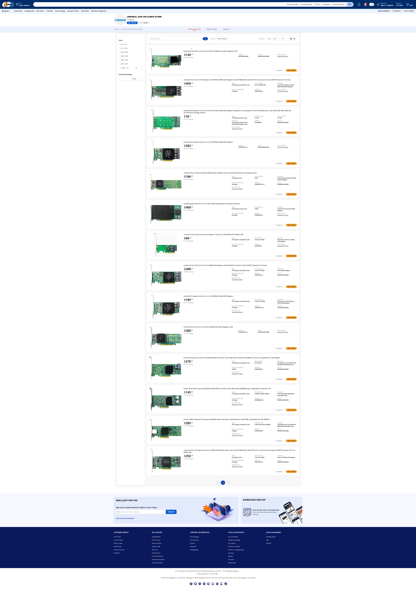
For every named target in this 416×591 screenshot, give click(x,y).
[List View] (294, 38)
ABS (267, 540)
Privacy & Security (119, 550)
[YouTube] (213, 584)
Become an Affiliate (234, 546)
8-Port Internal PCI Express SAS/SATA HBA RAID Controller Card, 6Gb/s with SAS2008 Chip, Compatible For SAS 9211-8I (227, 389)
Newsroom (193, 546)
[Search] (349, 4)
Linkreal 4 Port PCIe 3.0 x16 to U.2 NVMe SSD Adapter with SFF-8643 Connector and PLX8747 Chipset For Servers (225, 265)
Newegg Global (270, 537)
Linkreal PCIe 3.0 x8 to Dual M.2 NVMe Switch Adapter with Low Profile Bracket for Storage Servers (220, 173)
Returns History (156, 543)
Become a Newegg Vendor (236, 550)
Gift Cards (231, 559)
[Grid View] (291, 38)
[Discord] (221, 584)
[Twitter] (195, 584)
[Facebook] (191, 584)
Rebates (230, 556)
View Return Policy (282, 56)
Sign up (171, 512)
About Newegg (194, 537)
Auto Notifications (157, 563)
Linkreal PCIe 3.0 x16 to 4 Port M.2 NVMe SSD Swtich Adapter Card (208, 327)
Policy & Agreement (203, 574)
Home (117, 29)
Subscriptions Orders (158, 559)
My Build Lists (156, 553)
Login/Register (156, 537)
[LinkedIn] (204, 584)
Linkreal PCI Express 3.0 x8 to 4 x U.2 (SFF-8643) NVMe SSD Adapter (208, 142)
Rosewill (268, 543)
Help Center (117, 537)
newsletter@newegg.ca (232, 571)
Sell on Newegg (232, 537)
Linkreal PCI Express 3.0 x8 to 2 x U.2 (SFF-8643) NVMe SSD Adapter (208, 296)
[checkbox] (131, 78)
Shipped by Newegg (234, 540)
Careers (192, 543)
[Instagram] (200, 584)
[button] (23, 4)
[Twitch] (217, 584)
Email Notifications (157, 556)
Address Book (156, 546)
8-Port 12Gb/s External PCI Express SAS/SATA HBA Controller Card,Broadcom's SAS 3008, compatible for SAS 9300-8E (227, 419)
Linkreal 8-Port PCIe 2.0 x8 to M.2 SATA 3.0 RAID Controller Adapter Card (210, 51)
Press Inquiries (194, 540)
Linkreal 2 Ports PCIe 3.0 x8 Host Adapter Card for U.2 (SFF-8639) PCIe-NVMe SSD (213, 234)
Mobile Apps (232, 563)
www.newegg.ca (242, 578)
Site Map (230, 553)
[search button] (205, 38)
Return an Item (118, 543)
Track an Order (118, 540)
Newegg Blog (194, 550)
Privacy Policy (214, 574)
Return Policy (118, 546)
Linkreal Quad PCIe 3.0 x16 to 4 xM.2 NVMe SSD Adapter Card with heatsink (212, 204)
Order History (156, 540)
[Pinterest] (208, 584)
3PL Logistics (232, 543)
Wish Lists (155, 550)
